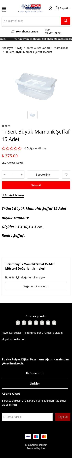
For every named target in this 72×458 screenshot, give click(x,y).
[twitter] (24, 322)
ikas (43, 448)
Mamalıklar (61, 48)
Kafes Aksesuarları (38, 48)
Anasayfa (7, 48)
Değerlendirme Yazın (36, 286)
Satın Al (36, 185)
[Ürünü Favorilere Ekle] (66, 175)
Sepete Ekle (43, 174)
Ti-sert (6, 126)
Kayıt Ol (63, 417)
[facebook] (18, 322)
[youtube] (48, 322)
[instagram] (30, 322)
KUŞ (19, 48)
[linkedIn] (42, 322)
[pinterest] (36, 322)
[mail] (54, 322)
